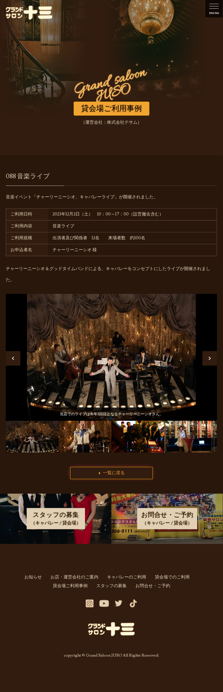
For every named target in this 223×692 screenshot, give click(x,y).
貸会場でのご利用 (172, 577)
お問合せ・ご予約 (152, 586)
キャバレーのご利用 (126, 577)
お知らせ (33, 577)
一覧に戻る (114, 473)
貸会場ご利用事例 (70, 586)
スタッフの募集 (111, 586)
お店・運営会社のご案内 (74, 577)
